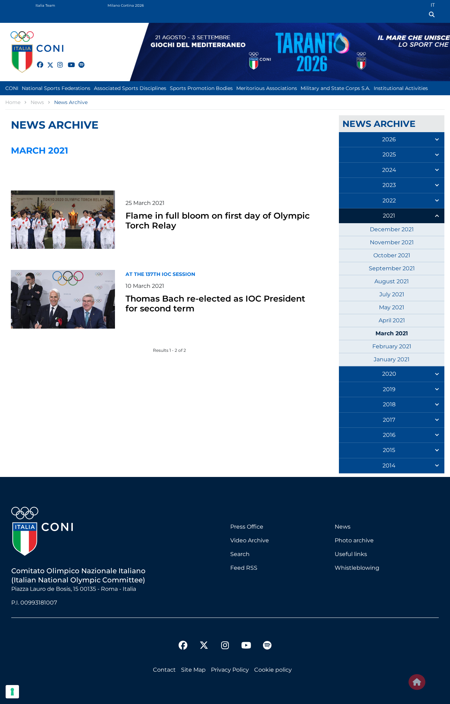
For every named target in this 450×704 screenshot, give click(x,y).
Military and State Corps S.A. (335, 88)
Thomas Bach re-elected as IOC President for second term (215, 303)
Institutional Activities (401, 88)
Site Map (193, 669)
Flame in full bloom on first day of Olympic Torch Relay (218, 221)
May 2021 (391, 307)
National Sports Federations (56, 88)
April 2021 (392, 320)
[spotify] (78, 61)
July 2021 (391, 294)
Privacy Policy (230, 669)
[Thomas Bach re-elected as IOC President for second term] (63, 299)
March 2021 (391, 333)
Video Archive (249, 540)
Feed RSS (243, 567)
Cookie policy (273, 669)
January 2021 (392, 359)
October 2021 (391, 255)
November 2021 (392, 242)
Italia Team (45, 5)
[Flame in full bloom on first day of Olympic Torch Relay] (63, 219)
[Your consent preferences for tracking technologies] (12, 691)
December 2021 (392, 229)
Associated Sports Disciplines (130, 88)
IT (433, 5)
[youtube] (68, 61)
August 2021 (391, 281)
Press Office (246, 526)
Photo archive (354, 540)
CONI (11, 88)
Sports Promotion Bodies (201, 88)
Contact (164, 669)
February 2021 (391, 346)
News (343, 526)
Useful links (351, 554)
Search (240, 554)
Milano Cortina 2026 (126, 5)
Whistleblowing (357, 567)
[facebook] (37, 61)
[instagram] (57, 61)
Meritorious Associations (266, 88)
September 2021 (392, 268)
